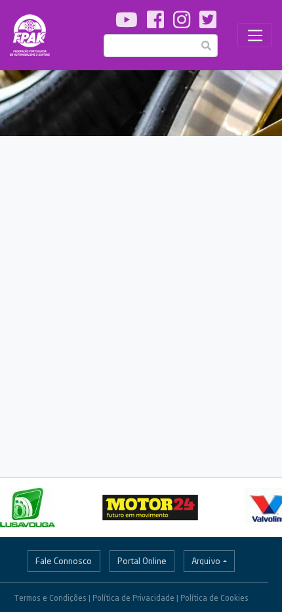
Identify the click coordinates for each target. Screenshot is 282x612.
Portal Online (142, 561)
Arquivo (205, 561)
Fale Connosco (63, 561)
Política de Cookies (214, 598)
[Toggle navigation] (254, 35)
